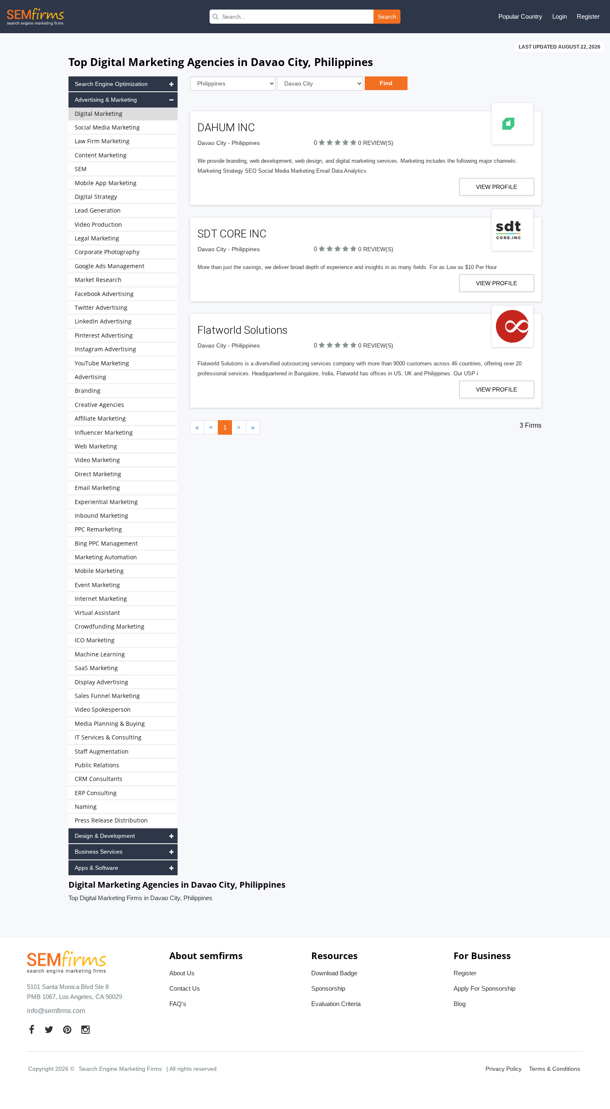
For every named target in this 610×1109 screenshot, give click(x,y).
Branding (87, 390)
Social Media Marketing (107, 127)
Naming (86, 806)
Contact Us (184, 988)
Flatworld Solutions (243, 330)
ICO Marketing (95, 640)
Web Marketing (96, 446)
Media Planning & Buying (110, 723)
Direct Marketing (98, 474)
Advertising (90, 377)
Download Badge (334, 973)
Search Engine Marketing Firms (120, 1068)
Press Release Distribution (111, 820)
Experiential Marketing (106, 502)
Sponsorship (328, 988)
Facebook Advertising (104, 294)
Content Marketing (101, 155)
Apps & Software (96, 867)
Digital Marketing (98, 114)
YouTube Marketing (102, 363)
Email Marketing (97, 488)
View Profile (496, 187)
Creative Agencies (99, 405)
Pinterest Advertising (104, 335)
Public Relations (97, 765)
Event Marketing (97, 585)
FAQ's (177, 1003)
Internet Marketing (101, 598)
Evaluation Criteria (336, 1003)
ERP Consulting (96, 793)
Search (387, 16)
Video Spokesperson (103, 709)
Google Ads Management (109, 266)
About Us (182, 973)
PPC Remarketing (98, 529)
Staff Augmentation (102, 751)
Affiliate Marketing (100, 418)
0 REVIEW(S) (375, 143)
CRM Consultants (98, 779)
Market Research (98, 280)
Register (588, 16)
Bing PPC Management (106, 543)
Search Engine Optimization (111, 84)
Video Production (98, 224)
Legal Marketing (97, 238)
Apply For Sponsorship (484, 988)
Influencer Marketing (104, 432)
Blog (460, 1003)
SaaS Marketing (96, 668)
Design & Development (105, 835)
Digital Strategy (96, 197)
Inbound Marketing (101, 515)
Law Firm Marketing (102, 141)
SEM (81, 169)
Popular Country (520, 16)
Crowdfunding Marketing (109, 626)
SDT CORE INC (232, 234)
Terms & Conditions (554, 1068)
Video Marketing (97, 460)
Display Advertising (101, 682)
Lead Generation (98, 210)
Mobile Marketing (99, 571)
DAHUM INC (226, 127)
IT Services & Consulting (108, 737)
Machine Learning (100, 654)
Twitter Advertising (101, 307)
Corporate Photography (107, 252)
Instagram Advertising (105, 349)
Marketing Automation (106, 557)
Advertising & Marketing (106, 99)
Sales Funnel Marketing (107, 696)
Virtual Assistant (97, 613)
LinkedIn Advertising (103, 321)
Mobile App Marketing (106, 183)
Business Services (98, 851)
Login (559, 16)
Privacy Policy (504, 1068)
